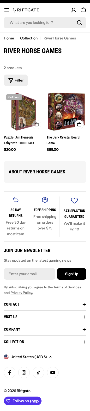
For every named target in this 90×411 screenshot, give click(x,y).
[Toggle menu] (7, 10)
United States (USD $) (29, 356)
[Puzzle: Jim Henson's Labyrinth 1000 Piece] (24, 112)
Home (9, 38)
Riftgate (23, 390)
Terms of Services (67, 287)
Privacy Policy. (22, 293)
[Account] (74, 10)
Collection (29, 38)
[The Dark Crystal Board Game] (66, 112)
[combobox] (45, 22)
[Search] (79, 22)
